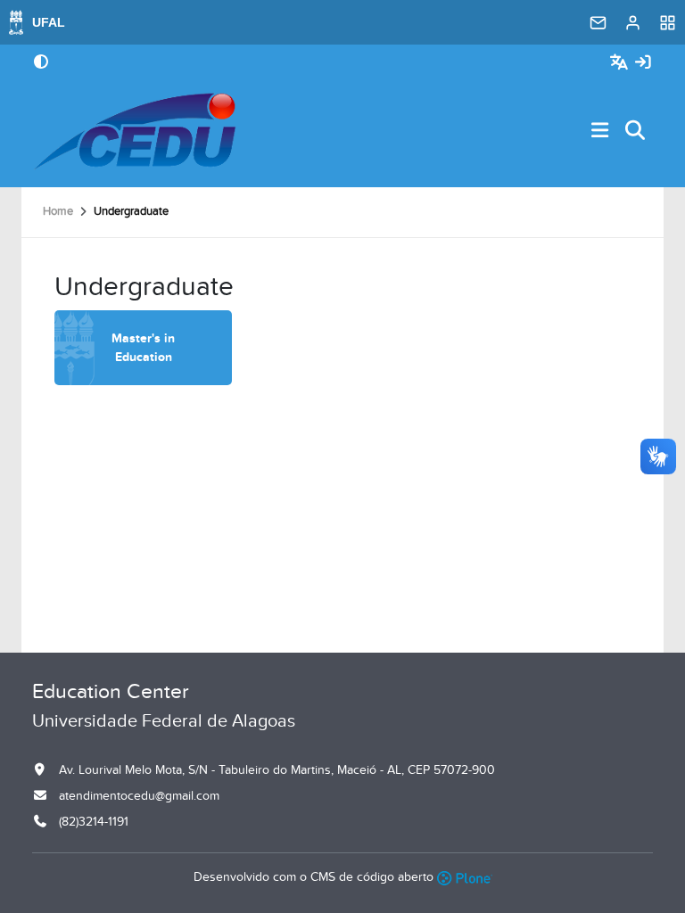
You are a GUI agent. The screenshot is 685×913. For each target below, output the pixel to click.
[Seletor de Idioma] (621, 62)
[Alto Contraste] (41, 63)
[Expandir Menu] (600, 131)
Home (58, 211)
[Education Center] (134, 131)
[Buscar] (636, 131)
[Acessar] (643, 62)
